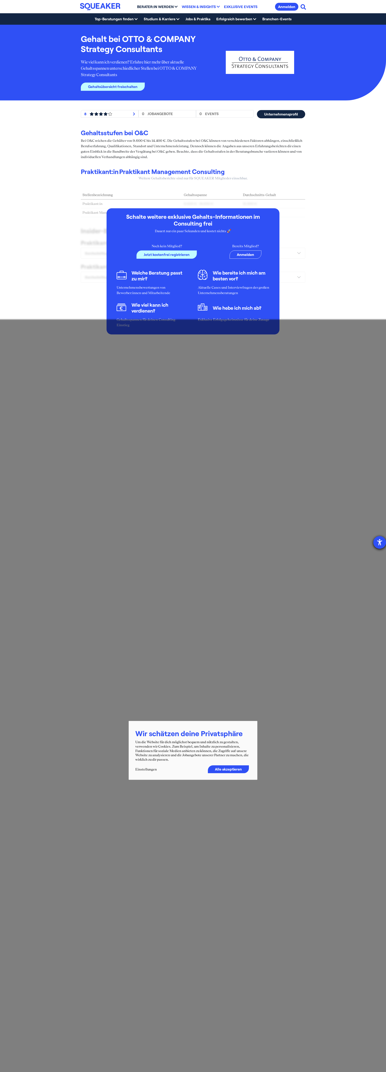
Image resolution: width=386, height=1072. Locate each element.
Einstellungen (146, 769)
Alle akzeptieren (228, 769)
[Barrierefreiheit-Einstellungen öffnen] (379, 542)
